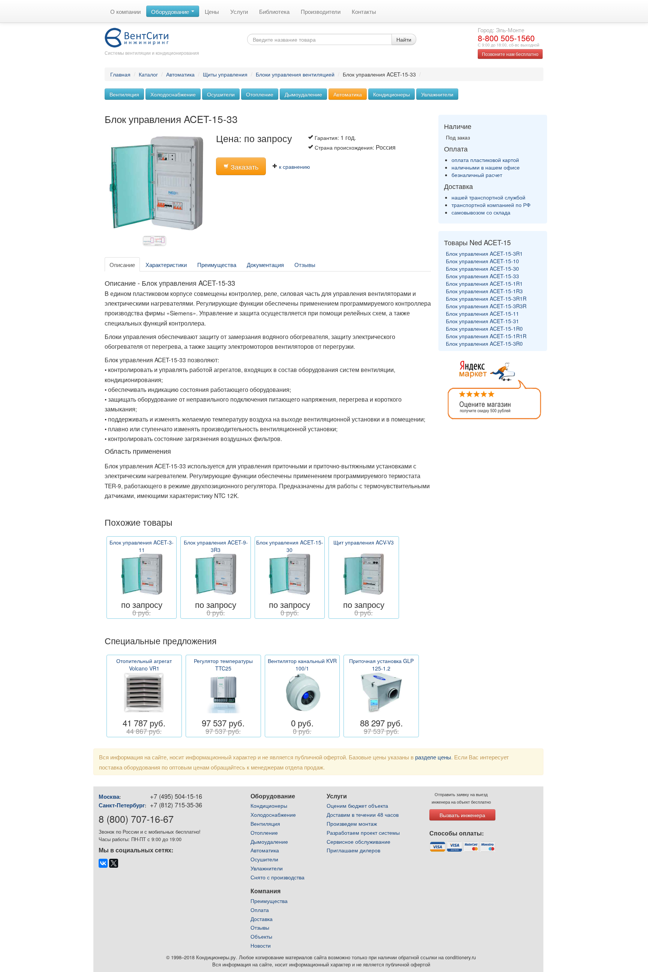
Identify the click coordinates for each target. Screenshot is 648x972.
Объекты (261, 936)
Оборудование (170, 11)
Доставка (261, 918)
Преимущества (216, 264)
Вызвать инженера (462, 815)
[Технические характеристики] (156, 243)
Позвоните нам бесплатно (510, 54)
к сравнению (294, 166)
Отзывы (304, 264)
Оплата (259, 910)
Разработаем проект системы (363, 832)
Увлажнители (437, 94)
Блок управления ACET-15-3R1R (486, 298)
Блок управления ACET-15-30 (482, 268)
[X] (113, 863)
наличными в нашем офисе (486, 167)
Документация (265, 264)
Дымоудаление (303, 94)
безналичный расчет (477, 174)
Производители (320, 11)
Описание (122, 264)
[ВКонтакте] (103, 863)
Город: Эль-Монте (501, 30)
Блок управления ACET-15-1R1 (484, 283)
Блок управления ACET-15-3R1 (484, 253)
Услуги (239, 11)
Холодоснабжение (173, 94)
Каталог (148, 74)
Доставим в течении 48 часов (363, 814)
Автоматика (180, 74)
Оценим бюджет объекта (357, 805)
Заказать (243, 166)
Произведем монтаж (352, 823)
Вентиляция (124, 94)
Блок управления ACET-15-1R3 (484, 291)
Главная (120, 74)
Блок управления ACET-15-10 (482, 261)
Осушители (221, 94)
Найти (403, 39)
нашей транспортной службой (488, 197)
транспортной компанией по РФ (491, 204)
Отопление (259, 94)
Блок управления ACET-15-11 (482, 313)
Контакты (364, 11)
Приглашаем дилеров (353, 850)
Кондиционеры (391, 94)
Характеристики (166, 264)
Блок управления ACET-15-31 (482, 321)
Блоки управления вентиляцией (295, 74)
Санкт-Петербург (122, 805)
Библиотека (274, 11)
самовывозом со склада (481, 212)
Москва (109, 796)
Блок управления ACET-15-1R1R (486, 336)
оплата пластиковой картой (485, 160)
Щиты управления (225, 74)
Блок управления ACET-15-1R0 (484, 328)
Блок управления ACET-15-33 (482, 276)
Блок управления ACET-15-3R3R (486, 306)
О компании (125, 11)
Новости (260, 945)
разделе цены (433, 757)
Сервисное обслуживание (358, 841)
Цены (212, 11)
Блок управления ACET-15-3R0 (484, 343)
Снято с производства (277, 877)
